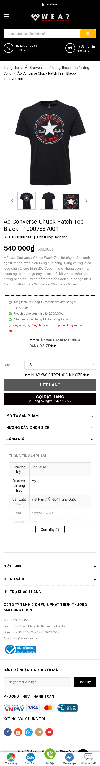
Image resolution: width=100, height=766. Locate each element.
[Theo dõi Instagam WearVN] (39, 732)
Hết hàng (50, 385)
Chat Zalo (30, 763)
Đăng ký (85, 682)
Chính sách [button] (14, 579)
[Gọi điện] (50, 755)
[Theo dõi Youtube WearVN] (49, 732)
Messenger (69, 763)
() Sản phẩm (86, 48)
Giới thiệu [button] (13, 566)
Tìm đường (11, 763)
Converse (39, 467)
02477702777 (26, 46)
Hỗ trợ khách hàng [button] (22, 592)
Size (7, 364)
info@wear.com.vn (26, 638)
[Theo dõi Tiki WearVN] (29, 732)
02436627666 (49, 632)
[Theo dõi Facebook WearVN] (8, 732)
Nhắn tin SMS (89, 763)
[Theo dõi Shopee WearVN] (18, 732)
